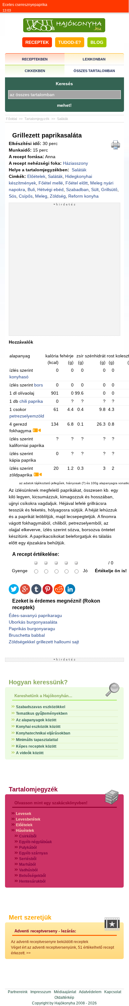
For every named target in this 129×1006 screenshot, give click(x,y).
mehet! (64, 105)
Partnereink (18, 992)
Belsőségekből (32, 876)
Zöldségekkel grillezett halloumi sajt (44, 641)
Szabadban (77, 189)
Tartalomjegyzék (36, 119)
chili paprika (31, 401)
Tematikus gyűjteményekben (41, 713)
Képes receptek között (36, 746)
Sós (12, 196)
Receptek (37, 42)
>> (28, 953)
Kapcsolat (112, 992)
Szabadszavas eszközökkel (40, 707)
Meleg (41, 196)
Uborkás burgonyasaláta (33, 622)
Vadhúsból (28, 870)
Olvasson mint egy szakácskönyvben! (50, 803)
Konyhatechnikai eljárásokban (43, 733)
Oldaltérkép (64, 997)
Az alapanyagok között (36, 720)
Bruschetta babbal (27, 635)
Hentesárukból (32, 881)
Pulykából (28, 847)
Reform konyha (83, 196)
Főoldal (11, 119)
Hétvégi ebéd (50, 189)
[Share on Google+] (25, 592)
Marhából (27, 864)
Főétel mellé (51, 182)
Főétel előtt (76, 182)
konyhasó (18, 376)
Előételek (36, 176)
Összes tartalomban (94, 71)
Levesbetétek (28, 819)
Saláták (62, 119)
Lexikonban (94, 59)
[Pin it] (48, 592)
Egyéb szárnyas (33, 853)
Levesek (23, 814)
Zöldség (58, 196)
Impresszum (40, 992)
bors (38, 384)
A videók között (30, 753)
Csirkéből (27, 836)
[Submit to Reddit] (59, 592)
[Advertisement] (64, 270)
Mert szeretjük (30, 917)
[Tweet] (14, 592)
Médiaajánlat (65, 992)
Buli (31, 189)
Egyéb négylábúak (35, 842)
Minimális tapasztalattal (37, 740)
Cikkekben (35, 71)
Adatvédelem (90, 992)
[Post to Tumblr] (36, 592)
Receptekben (35, 59)
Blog (96, 42)
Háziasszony (75, 163)
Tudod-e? (69, 42)
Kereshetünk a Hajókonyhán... (43, 695)
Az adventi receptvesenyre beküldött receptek (49, 942)
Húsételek (25, 830)
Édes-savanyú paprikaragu (35, 615)
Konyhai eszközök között (38, 726)
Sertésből (27, 859)
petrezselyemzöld (26, 415)
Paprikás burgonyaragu (32, 628)
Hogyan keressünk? (38, 682)
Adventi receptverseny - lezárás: (45, 931)
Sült (95, 189)
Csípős (26, 196)
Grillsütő (109, 189)
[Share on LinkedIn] (70, 592)
